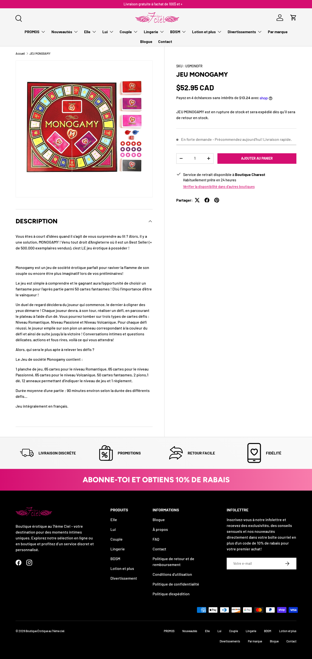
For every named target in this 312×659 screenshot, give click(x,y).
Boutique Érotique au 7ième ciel (45, 631)
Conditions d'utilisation (172, 574)
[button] (293, 17)
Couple (126, 31)
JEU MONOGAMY (39, 53)
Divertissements (242, 31)
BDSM (175, 31)
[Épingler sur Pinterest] (217, 200)
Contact (165, 41)
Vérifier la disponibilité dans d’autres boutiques (219, 187)
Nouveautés (61, 31)
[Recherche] (18, 17)
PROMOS (32, 31)
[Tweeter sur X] (197, 200)
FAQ (156, 539)
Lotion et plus (204, 31)
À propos (160, 529)
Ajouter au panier (257, 158)
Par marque (278, 31)
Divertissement (123, 578)
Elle (87, 31)
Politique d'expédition (171, 593)
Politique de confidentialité (176, 584)
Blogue (146, 41)
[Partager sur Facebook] (207, 200)
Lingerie (151, 31)
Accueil (20, 53)
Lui (105, 31)
